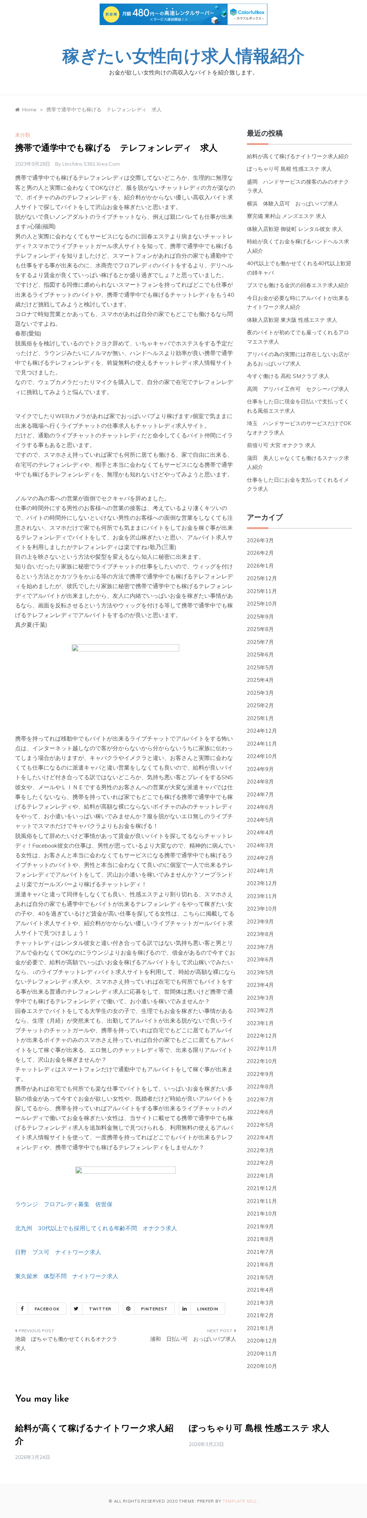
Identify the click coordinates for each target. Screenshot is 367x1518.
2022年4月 (260, 1137)
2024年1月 (260, 870)
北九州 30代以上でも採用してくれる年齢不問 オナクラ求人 (96, 1228)
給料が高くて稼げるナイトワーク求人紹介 (298, 156)
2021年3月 (260, 1302)
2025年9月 (260, 616)
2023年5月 (260, 972)
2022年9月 (260, 1074)
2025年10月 (262, 603)
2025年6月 (260, 654)
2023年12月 (262, 883)
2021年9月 (260, 1226)
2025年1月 (260, 718)
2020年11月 (262, 1353)
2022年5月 (260, 1124)
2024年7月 (260, 794)
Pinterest (154, 1308)
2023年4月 (260, 984)
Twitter (100, 1308)
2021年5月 (260, 1277)
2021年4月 (260, 1289)
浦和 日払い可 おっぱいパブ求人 (193, 1338)
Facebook (47, 1308)
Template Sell (240, 1501)
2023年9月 (260, 921)
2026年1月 (260, 565)
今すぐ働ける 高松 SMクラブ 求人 (288, 376)
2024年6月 (260, 807)
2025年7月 (260, 642)
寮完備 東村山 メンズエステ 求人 (287, 216)
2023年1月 (260, 1023)
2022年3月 (260, 1150)
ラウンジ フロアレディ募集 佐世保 (64, 1204)
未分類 (22, 135)
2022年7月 (260, 1099)
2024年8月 (260, 781)
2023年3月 (260, 997)
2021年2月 (260, 1315)
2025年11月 (262, 591)
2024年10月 (262, 756)
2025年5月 (260, 667)
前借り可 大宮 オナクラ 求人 (281, 445)
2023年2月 (260, 1010)
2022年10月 (262, 1061)
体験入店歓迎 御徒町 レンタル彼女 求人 (295, 228)
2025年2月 (260, 705)
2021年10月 (262, 1213)
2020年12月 (262, 1340)
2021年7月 (260, 1251)
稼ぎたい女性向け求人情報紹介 (183, 57)
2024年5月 (260, 819)
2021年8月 (260, 1239)
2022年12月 (262, 1035)
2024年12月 (262, 730)
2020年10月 (262, 1366)
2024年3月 (260, 845)
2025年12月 (262, 578)
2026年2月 (260, 552)
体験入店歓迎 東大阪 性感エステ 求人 (292, 319)
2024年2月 (260, 857)
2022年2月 (260, 1162)
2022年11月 (262, 1048)
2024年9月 (260, 769)
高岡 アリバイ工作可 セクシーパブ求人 (298, 388)
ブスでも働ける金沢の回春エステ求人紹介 (298, 285)
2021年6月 (260, 1264)
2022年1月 (260, 1175)
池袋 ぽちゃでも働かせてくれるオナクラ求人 (66, 1343)
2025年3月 (260, 692)
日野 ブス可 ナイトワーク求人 (58, 1252)
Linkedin (207, 1308)
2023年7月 (260, 947)
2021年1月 (260, 1328)
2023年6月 (260, 959)
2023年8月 (260, 934)
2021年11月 (262, 1201)
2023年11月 (262, 896)
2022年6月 (260, 1112)
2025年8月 (260, 629)
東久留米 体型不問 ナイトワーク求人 (66, 1276)
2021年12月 (262, 1188)
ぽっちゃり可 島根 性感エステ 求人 (289, 168)
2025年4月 (260, 679)
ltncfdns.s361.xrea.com (91, 164)
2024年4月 (260, 832)
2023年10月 (262, 908)
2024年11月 (262, 743)
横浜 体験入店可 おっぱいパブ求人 (292, 203)
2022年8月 (260, 1086)
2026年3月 (260, 540)
